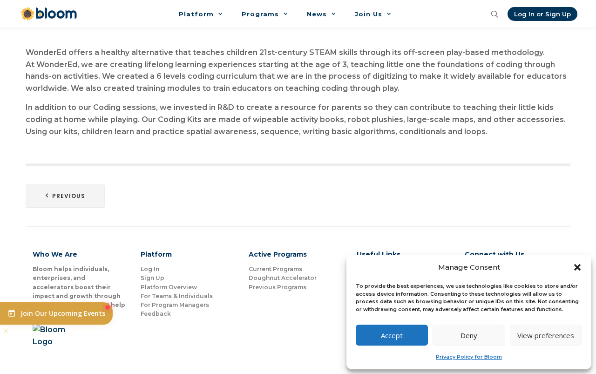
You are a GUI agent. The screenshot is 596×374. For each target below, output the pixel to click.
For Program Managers (175, 304)
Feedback (156, 313)
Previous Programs (277, 287)
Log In (150, 268)
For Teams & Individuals (177, 295)
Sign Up (152, 277)
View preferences (545, 335)
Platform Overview (169, 287)
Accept (392, 335)
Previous (68, 196)
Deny (469, 335)
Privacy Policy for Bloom (469, 357)
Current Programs (275, 268)
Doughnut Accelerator (283, 277)
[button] (577, 267)
